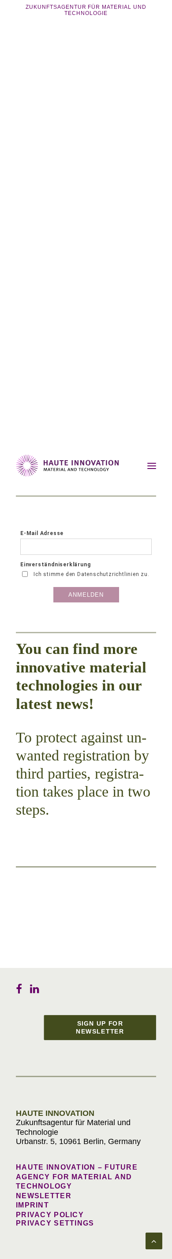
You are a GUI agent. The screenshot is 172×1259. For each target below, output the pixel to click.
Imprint (32, 1205)
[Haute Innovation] (67, 465)
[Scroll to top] (154, 1240)
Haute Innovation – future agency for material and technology (77, 1176)
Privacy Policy (50, 1214)
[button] (151, 466)
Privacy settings (55, 1223)
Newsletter (43, 1196)
